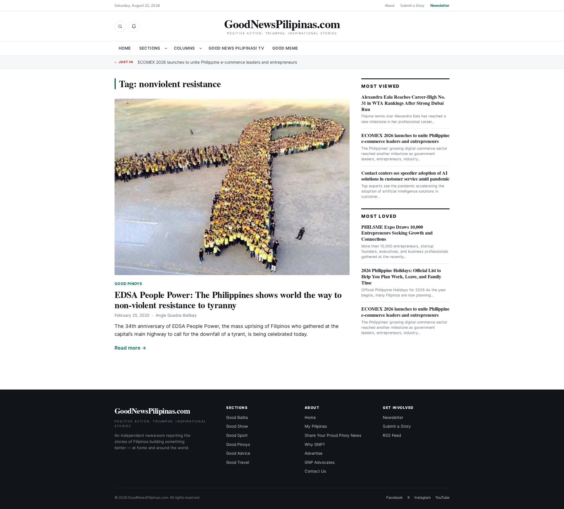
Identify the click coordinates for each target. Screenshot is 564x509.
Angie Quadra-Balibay (176, 315)
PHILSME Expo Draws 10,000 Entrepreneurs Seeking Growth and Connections (397, 232)
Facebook (394, 497)
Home (125, 48)
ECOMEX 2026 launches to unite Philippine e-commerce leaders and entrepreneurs (217, 62)
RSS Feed (392, 435)
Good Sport (237, 435)
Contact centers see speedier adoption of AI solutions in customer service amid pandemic (405, 175)
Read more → (130, 348)
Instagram (422, 497)
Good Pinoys (128, 284)
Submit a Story (412, 5)
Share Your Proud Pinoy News (333, 435)
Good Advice (238, 453)
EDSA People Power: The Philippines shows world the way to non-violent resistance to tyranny (228, 299)
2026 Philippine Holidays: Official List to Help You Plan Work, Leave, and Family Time (401, 276)
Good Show (237, 426)
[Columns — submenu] (200, 48)
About (390, 5)
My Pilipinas (316, 426)
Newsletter (439, 5)
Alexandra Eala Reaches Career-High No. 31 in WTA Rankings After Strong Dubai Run (403, 102)
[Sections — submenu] (166, 48)
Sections (149, 48)
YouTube (442, 497)
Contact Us (315, 471)
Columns (184, 48)
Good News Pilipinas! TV (236, 48)
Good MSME (285, 48)
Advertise (314, 453)
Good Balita (237, 417)
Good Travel (237, 462)
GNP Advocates (320, 462)
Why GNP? (315, 444)
